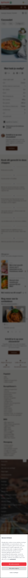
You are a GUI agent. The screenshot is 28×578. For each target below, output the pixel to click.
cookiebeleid (13, 559)
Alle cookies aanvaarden (14, 564)
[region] (14, 556)
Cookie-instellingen (14, 572)
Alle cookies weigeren (14, 568)
